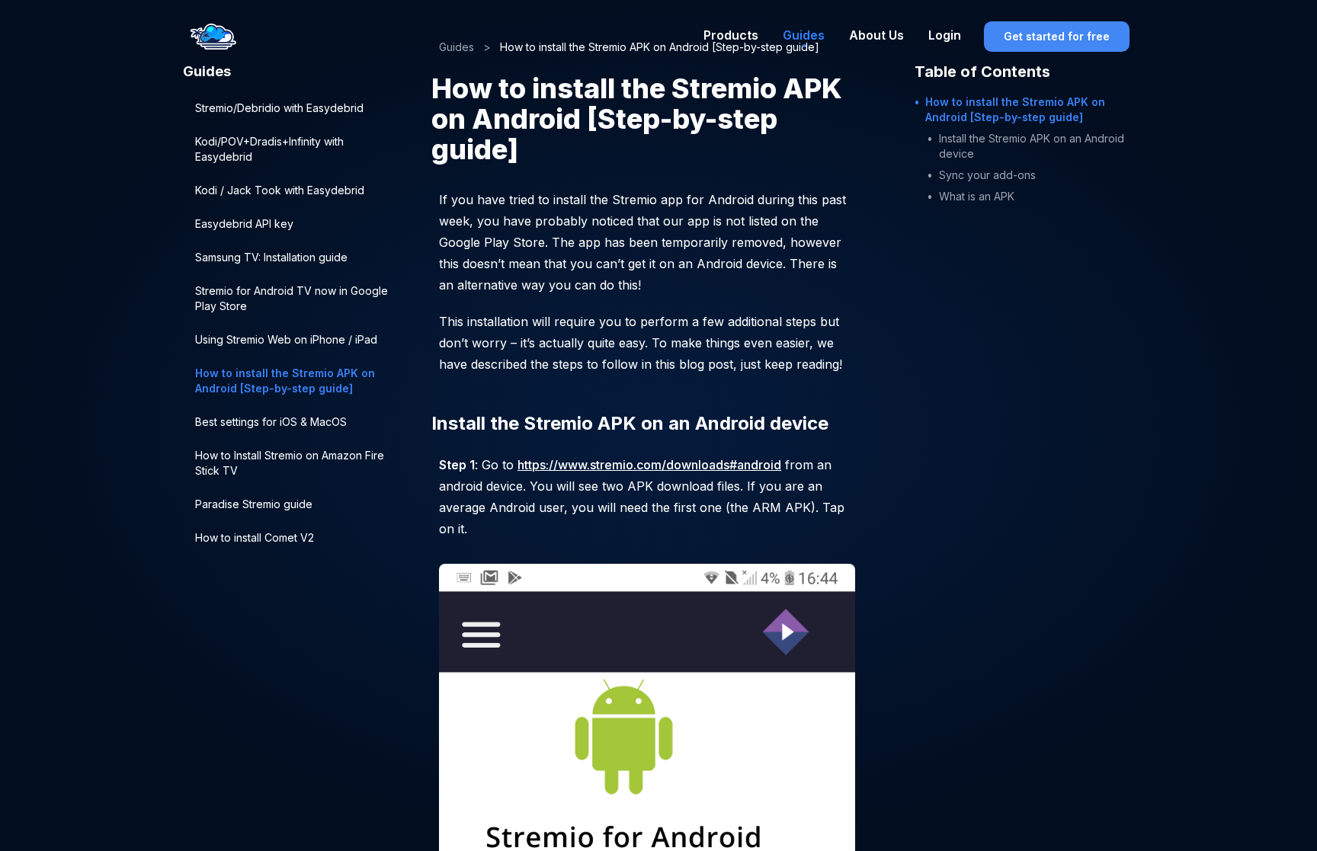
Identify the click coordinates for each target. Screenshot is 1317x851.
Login (944, 35)
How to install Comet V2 (254, 537)
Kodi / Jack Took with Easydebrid (279, 190)
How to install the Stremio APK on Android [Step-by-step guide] (285, 380)
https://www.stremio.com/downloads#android (649, 464)
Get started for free (1057, 36)
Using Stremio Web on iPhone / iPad (286, 339)
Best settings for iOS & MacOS (271, 421)
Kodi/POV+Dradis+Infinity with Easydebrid (269, 149)
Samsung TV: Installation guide (271, 257)
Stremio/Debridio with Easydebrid (279, 107)
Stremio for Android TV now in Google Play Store (291, 298)
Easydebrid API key (244, 223)
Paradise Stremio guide (253, 503)
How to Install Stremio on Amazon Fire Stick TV (289, 463)
